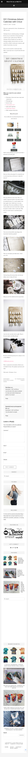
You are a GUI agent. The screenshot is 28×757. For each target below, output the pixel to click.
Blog (12, 747)
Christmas (11, 372)
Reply (7, 398)
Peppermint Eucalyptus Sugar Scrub (8, 380)
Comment (6, 430)
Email (5, 452)
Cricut (15, 372)
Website (5, 459)
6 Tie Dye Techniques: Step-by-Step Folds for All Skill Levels (21, 561)
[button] (14, 5)
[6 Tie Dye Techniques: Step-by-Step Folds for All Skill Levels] (14, 655)
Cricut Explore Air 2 (10, 104)
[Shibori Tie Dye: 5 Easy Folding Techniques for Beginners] (14, 719)
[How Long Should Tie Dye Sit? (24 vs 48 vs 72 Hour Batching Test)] (14, 698)
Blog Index (14, 748)
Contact (19, 747)
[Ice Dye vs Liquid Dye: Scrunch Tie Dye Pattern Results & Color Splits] (14, 676)
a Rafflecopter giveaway (8, 361)
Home (6, 747)
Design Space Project (10, 108)
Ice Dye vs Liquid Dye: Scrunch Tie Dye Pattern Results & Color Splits (20, 573)
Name (5, 445)
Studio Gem (19, 743)
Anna (14, 24)
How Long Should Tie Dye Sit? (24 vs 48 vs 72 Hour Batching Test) (23, 587)
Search (5, 732)
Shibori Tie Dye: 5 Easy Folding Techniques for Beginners (14, 729)
